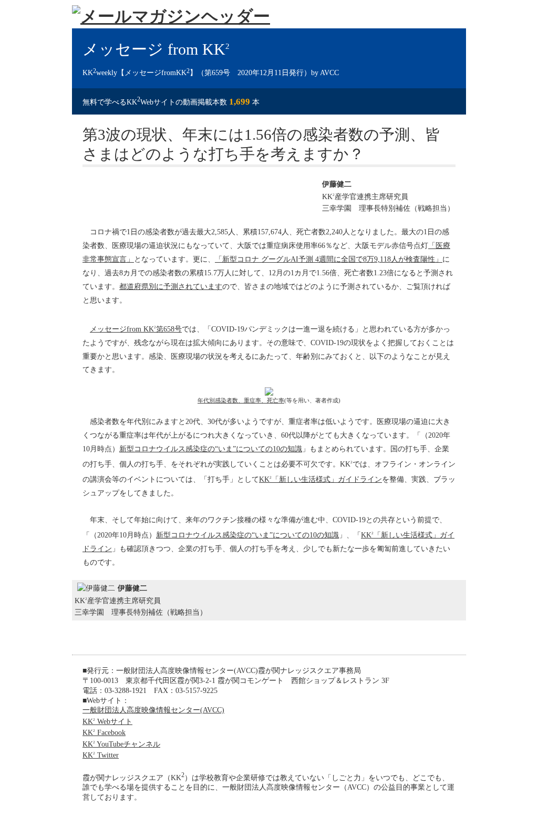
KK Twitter (100, 755)
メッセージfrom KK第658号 (136, 329)
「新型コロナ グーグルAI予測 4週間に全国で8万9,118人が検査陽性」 (328, 259)
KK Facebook (104, 732)
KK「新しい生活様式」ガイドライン (320, 479)
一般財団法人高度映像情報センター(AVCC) (153, 710)
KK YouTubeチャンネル (121, 744)
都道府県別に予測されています (170, 286)
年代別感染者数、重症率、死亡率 (241, 400)
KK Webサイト (107, 721)
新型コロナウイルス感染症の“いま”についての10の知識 (210, 448)
